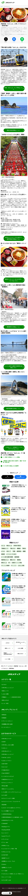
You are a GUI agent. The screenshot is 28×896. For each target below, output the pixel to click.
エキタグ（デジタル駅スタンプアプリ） (11, 807)
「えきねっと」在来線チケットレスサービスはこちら (13, 448)
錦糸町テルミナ (5, 858)
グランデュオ (5, 839)
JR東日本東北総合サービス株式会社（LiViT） (13, 817)
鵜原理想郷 (17, 557)
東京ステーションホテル (8, 789)
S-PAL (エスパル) (6, 851)
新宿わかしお (4, 562)
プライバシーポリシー (7, 721)
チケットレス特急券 (5, 565)
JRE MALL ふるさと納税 (8, 744)
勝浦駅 (24, 551)
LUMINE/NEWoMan (6, 814)
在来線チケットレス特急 (17, 562)
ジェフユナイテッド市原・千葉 (9, 848)
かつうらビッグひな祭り (11, 554)
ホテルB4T (4, 795)
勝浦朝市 (3, 554)
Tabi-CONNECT (6, 773)
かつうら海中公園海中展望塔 (7, 557)
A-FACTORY (5, 855)
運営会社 (4, 714)
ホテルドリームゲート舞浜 (8, 798)
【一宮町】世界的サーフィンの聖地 (11, 457)
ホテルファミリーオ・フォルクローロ (11, 801)
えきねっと (4, 748)
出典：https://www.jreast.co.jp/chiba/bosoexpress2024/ (10, 436)
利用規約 (4, 717)
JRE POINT (5, 763)
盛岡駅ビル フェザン (7, 867)
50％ (9, 562)
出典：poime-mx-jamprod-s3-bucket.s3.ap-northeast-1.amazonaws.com (13, 267)
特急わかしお (9, 545)
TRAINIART (5, 823)
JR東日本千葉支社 (17, 545)
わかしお (3, 545)
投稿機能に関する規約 (7, 724)
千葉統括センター (5, 548)
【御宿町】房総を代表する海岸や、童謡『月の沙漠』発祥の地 (14, 461)
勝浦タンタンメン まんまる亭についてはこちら (13, 280)
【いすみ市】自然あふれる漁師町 (11, 465)
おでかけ (3, 551)
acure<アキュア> (6, 836)
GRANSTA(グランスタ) (7, 820)
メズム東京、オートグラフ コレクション (11, 792)
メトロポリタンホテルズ (8, 776)
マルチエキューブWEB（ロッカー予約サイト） (13, 873)
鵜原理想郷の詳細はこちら (13, 408)
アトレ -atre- (5, 842)
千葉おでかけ (12, 548)
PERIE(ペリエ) (5, 845)
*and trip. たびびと (6, 757)
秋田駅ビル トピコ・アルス (8, 861)
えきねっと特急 (21, 565)
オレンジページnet (6, 877)
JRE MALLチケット (6, 751)
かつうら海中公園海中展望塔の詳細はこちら (13, 366)
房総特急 (19, 559)
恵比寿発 (4, 804)
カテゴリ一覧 (6, 679)
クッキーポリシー (6, 727)
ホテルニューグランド (7, 782)
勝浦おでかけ (12, 559)
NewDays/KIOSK (6, 829)
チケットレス (13, 565)
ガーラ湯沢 (4, 870)
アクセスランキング (8, 570)
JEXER (3, 741)
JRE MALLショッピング (7, 754)
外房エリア (8, 551)
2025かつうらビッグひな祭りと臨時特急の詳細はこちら (13, 238)
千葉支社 (24, 548)
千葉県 (14, 551)
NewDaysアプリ (6, 826)
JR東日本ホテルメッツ (7, 779)
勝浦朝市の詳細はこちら (13, 327)
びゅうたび (4, 766)
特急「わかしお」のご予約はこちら (13, 88)
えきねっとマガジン (7, 760)
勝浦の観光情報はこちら (13, 130)
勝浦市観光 (19, 551)
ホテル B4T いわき (6, 880)
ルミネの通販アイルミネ (8, 811)
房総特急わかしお (5, 559)
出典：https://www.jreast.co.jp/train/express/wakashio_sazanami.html (12, 67)
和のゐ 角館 (5, 785)
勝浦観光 (19, 548)
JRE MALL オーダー (7, 738)
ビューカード (5, 833)
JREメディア (4, 666)
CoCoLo (4, 864)
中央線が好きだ (5, 770)
